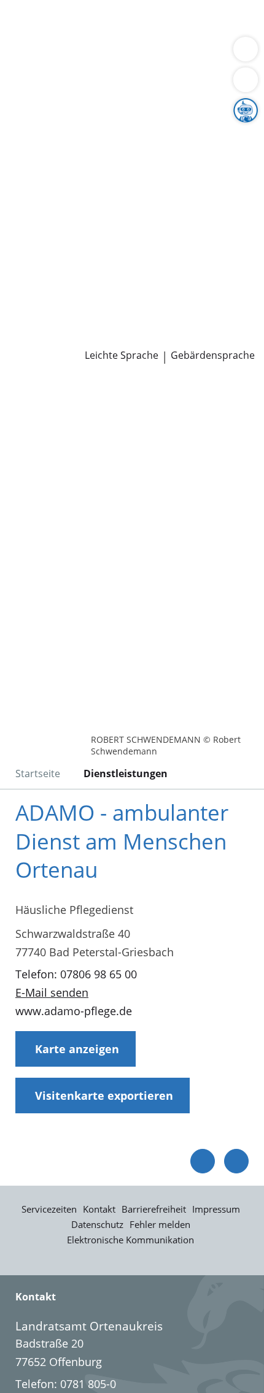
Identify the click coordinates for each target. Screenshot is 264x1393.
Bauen (25, 23)
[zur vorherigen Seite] (202, 1161)
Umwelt (29, 70)
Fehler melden (160, 1224)
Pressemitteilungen (59, 337)
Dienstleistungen (43, 8)
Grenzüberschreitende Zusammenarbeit (112, 195)
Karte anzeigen (77, 1049)
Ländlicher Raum (127, 149)
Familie (28, 39)
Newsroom (28, 321)
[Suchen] (245, 79)
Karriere (20, 258)
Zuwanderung (44, 149)
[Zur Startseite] (43, 397)
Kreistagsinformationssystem (84, 227)
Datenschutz (97, 1224)
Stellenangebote (51, 274)
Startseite (37, 773)
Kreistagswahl (45, 243)
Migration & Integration (110, 39)
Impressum (216, 1209)
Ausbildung (201, 274)
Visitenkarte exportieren (104, 1095)
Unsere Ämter (35, 86)
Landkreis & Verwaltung (61, 102)
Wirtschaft (150, 54)
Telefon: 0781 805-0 (65, 1383)
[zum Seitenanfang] (236, 1161)
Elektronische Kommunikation (130, 1240)
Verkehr (208, 23)
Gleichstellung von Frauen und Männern (113, 179)
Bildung (205, 133)
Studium (31, 290)
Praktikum (82, 290)
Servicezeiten (49, 1209)
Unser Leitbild (45, 305)
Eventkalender (132, 274)
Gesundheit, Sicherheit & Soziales (95, 133)
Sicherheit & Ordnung (65, 54)
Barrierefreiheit (154, 1209)
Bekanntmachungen (119, 164)
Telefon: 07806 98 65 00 (76, 974)
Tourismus (36, 164)
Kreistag (21, 211)
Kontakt (99, 1209)
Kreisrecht (189, 227)
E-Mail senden (51, 992)
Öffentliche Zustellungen (175, 337)
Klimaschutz (205, 149)
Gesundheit (209, 54)
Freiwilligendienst (156, 290)
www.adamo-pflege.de (73, 1010)
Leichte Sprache (121, 355)
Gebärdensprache (213, 355)
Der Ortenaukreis (53, 117)
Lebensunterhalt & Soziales (115, 23)
